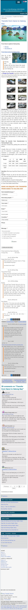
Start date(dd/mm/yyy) (7, 192)
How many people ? (7, 197)
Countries (4, 217)
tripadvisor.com (4, 561)
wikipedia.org (3, 562)
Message (4, 228)
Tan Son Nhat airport (18, 608)
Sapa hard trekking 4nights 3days (9, 527)
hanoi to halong (22, 321)
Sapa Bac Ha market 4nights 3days (9, 523)
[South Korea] (26, 2)
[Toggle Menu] (18, 2)
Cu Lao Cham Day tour (6, 542)
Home (2, 16)
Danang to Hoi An (4, 564)
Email (3, 208)
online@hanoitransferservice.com (13, 11)
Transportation (8, 16)
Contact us (3, 553)
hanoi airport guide (5, 605)
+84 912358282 (7, 599)
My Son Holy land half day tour (8, 540)
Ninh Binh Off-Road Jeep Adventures (9, 502)
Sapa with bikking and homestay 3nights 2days (12, 521)
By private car (8, 48)
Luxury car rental (22, 324)
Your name (4, 203)
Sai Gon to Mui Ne (9, 608)
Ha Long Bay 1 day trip (6, 508)
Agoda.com (3, 560)
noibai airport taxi (16, 607)
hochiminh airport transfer (6, 567)
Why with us (3, 555)
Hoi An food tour (4, 538)
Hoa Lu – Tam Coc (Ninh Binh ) (8, 506)
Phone (3, 222)
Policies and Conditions (6, 556)
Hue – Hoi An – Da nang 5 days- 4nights (10, 535)
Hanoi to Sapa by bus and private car (9, 529)
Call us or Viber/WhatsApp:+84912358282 (13, 9)
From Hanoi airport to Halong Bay (10, 52)
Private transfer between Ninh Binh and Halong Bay (12, 344)
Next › (14, 488)
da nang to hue (4, 565)
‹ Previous (6, 486)
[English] (24, 2)
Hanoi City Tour (4, 504)
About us (3, 552)
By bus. (7, 46)
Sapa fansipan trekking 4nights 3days (9, 525)
